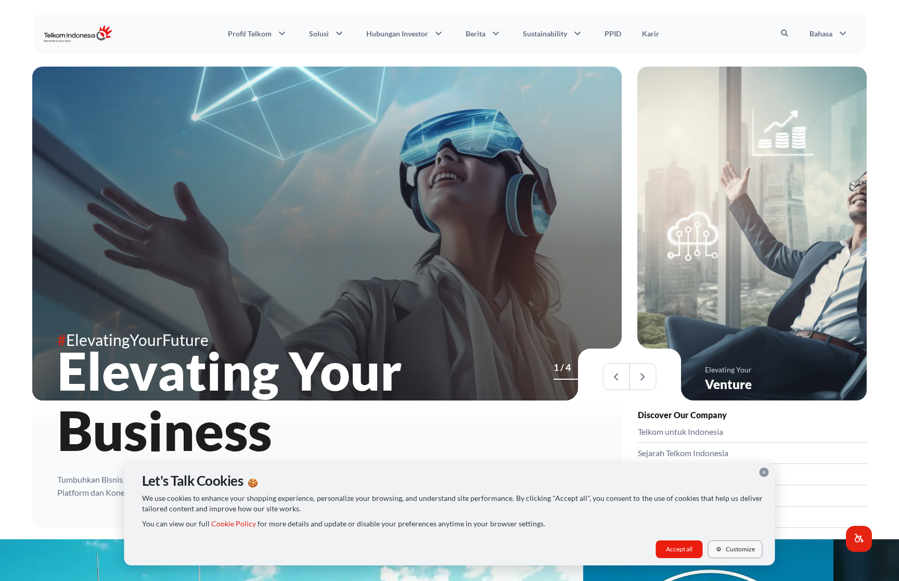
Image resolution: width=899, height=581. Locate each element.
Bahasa (829, 33)
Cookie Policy (233, 524)
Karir (650, 33)
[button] (859, 539)
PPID (613, 33)
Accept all (679, 549)
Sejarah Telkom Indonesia (683, 453)
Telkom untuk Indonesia (680, 431)
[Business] (557, 379)
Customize (735, 549)
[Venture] (563, 379)
